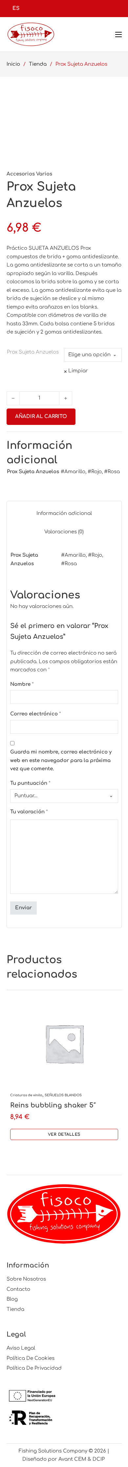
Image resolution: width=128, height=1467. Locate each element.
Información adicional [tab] (64, 513)
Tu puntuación (30, 783)
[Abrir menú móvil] (118, 34)
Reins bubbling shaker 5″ (53, 1105)
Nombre (22, 684)
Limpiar (78, 371)
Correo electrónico (35, 714)
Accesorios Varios (29, 174)
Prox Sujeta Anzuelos (33, 352)
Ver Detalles (64, 1134)
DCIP (99, 1459)
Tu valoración (29, 812)
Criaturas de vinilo (26, 1095)
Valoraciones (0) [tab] (64, 532)
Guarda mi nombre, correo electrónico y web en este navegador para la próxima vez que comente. (61, 760)
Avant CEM (72, 1459)
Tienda (38, 64)
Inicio (13, 64)
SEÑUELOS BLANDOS (63, 1095)
